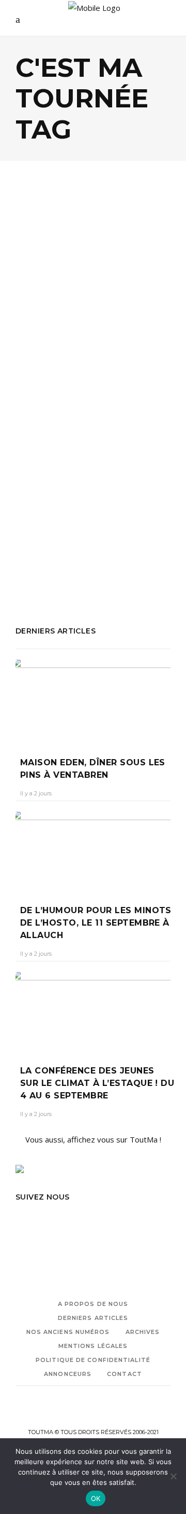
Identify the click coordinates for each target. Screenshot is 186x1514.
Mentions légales (93, 1346)
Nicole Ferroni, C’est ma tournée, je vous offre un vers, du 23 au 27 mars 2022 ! (93, 344)
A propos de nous (93, 1303)
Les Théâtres (76, 539)
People (40, 294)
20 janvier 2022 (94, 384)
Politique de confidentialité (93, 1360)
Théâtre (74, 294)
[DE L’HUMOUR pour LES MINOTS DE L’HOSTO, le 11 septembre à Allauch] (93, 850)
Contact (124, 1374)
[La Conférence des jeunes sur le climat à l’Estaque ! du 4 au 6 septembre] (93, 1011)
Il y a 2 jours (36, 793)
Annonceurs (67, 1374)
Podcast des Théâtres (56, 553)
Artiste (70, 497)
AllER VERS (35, 497)
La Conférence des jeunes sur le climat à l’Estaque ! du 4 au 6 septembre (97, 1083)
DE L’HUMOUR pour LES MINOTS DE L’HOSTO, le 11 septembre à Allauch (96, 922)
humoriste (100, 511)
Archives (143, 1332)
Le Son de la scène (79, 525)
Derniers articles (93, 1318)
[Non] (173, 1476)
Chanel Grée (42, 384)
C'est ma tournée (117, 497)
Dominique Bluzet (47, 511)
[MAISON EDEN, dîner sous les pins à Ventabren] (93, 700)
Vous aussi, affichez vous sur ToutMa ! (93, 1139)
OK (96, 1498)
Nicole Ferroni (128, 539)
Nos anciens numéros (68, 1332)
